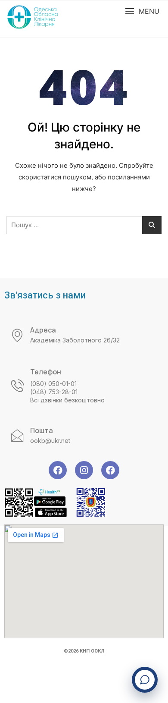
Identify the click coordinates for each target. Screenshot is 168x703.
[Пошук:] (84, 225)
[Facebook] (58, 470)
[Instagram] (84, 470)
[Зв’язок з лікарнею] (145, 680)
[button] (142, 11)
